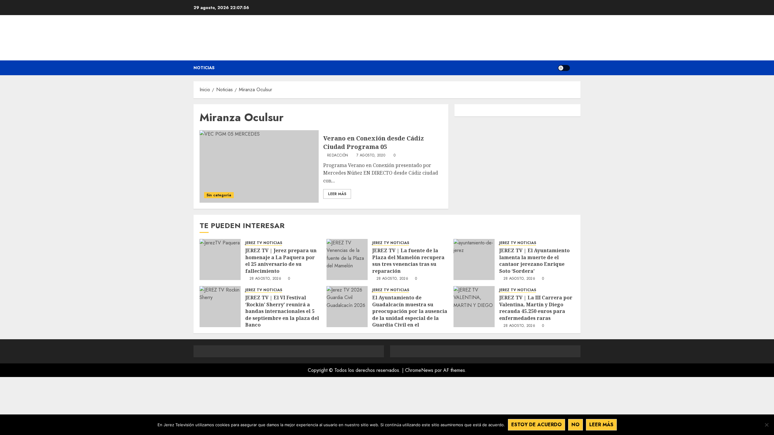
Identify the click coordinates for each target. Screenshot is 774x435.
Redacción (337, 155)
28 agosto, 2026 (265, 278)
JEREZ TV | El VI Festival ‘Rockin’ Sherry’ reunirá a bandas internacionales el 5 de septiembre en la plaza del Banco (282, 311)
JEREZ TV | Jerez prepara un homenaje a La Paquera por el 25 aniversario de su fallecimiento (281, 260)
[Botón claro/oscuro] (564, 68)
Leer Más (337, 194)
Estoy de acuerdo (536, 424)
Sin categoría (219, 195)
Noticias (204, 68)
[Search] (576, 68)
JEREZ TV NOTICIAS (263, 243)
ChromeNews (419, 370)
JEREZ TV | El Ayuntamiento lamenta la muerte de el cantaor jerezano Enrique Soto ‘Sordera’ (534, 260)
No (575, 424)
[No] (766, 425)
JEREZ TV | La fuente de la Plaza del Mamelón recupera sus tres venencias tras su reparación (408, 260)
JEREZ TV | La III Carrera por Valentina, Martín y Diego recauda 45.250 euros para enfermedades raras (535, 307)
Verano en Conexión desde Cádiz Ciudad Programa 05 (373, 142)
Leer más (601, 424)
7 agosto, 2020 (370, 155)
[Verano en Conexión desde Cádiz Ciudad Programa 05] (259, 166)
